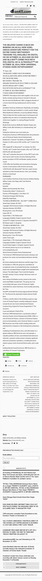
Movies (7, 371)
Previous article (9, 377)
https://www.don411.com (16, 440)
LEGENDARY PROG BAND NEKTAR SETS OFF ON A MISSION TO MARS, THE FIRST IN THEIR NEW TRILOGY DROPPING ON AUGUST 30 (19, 532)
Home (11, 24)
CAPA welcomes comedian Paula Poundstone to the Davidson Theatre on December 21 (20, 515)
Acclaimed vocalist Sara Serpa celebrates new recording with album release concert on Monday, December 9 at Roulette (19, 558)
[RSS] (34, 5)
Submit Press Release (26, 2)
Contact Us (14, 2)
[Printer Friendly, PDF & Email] (11, 354)
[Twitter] (30, 5)
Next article (34, 377)
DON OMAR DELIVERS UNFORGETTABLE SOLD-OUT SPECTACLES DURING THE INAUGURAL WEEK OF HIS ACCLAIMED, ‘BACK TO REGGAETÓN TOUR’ (20, 506)
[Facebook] (27, 5)
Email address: (7, 455)
